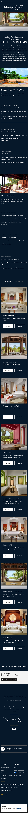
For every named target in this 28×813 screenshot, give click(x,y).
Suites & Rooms (5, 767)
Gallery (15, 767)
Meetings (3, 778)
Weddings (16, 764)
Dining (2, 770)
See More (14, 728)
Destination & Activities (6, 775)
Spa (2, 772)
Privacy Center (17, 775)
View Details (19, 326)
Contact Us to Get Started (9, 679)
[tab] (8, 282)
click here (17, 809)
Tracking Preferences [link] (19, 770)
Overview (3, 764)
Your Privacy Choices (21, 772)
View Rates (7, 326)
